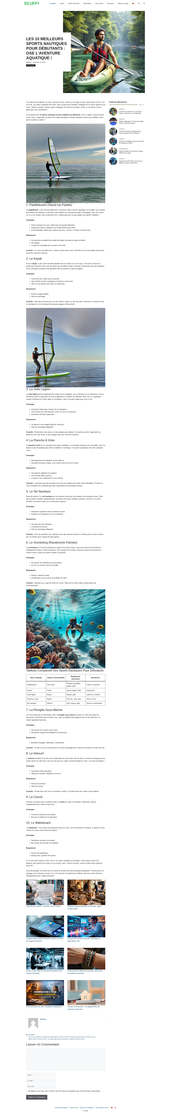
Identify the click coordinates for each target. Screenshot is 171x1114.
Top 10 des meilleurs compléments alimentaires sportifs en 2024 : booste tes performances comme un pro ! (62, 1037)
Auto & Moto (99, 3)
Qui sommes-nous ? (102, 1107)
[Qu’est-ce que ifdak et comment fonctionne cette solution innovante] (45, 959)
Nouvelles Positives (61, 1107)
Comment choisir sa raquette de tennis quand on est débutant (130, 132)
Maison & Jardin (123, 3)
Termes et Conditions (87, 1107)
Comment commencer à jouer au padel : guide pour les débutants (130, 112)
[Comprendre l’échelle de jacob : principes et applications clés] (86, 926)
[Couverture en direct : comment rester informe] (45, 892)
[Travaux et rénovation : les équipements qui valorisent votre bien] (86, 992)
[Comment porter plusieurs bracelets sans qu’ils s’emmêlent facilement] (86, 959)
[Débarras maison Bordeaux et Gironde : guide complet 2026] (86, 892)
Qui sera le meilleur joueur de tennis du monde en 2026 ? (131, 142)
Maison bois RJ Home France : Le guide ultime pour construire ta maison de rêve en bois (56, 1039)
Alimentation (87, 3)
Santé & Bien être (73, 3)
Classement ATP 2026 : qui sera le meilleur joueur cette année (130, 162)
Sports (62, 3)
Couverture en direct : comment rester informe (43, 906)
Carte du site (74, 1107)
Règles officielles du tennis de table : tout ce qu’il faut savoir (131, 122)
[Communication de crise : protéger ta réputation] (45, 992)
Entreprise (110, 3)
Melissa (28, 62)
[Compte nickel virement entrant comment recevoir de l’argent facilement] (45, 926)
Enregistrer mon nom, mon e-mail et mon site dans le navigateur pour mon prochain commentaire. (64, 1091)
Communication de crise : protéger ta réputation (43, 1007)
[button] (144, 3)
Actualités (53, 3)
